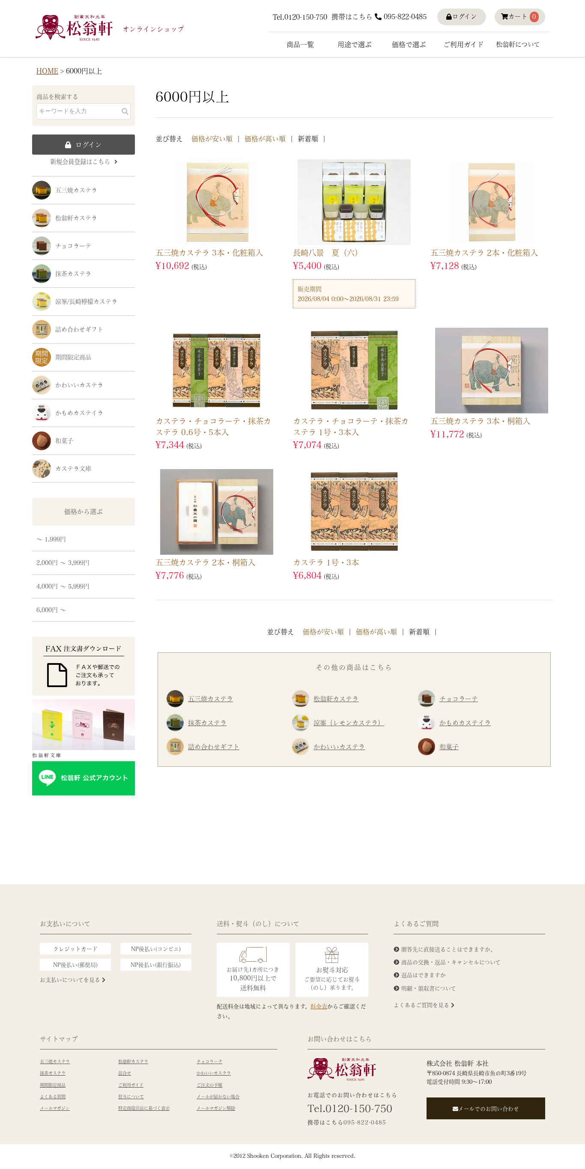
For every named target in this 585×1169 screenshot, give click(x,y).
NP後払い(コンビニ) (156, 948)
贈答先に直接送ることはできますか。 (448, 949)
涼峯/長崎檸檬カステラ (86, 301)
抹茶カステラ (73, 273)
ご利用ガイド (463, 44)
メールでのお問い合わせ (488, 1108)
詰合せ (124, 1073)
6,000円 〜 (51, 609)
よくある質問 (53, 1096)
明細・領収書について (428, 988)
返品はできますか (423, 975)
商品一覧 (300, 44)
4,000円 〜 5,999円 (63, 586)
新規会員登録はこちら (80, 161)
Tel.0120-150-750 (300, 17)
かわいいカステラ (79, 384)
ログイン (464, 16)
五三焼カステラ (76, 189)
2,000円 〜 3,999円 (63, 562)
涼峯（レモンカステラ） (348, 723)
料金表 (318, 1006)
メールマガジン (55, 1108)
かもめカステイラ (79, 412)
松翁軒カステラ (76, 217)
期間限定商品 (73, 356)
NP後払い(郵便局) (75, 964)
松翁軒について (518, 44)
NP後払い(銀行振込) (156, 964)
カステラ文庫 (73, 468)
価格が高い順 (265, 139)
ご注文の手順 (209, 1085)
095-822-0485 (405, 16)
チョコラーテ (73, 245)
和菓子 (64, 440)
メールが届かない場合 (218, 1096)
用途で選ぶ (354, 44)
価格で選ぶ (409, 44)
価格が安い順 (212, 139)
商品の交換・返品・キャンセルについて (451, 962)
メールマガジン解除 (216, 1108)
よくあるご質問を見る (422, 1005)
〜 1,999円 (51, 538)
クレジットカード (75, 948)
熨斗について (131, 1096)
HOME (47, 71)
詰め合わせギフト (79, 329)
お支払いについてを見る (71, 979)
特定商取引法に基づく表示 (144, 1108)
